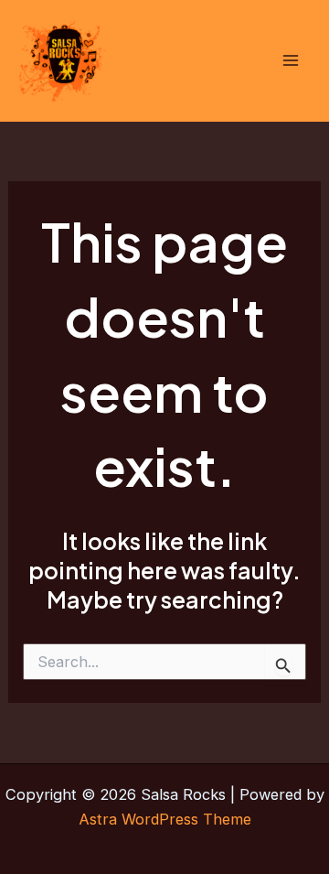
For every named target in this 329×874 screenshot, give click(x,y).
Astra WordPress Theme (165, 819)
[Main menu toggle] (290, 60)
